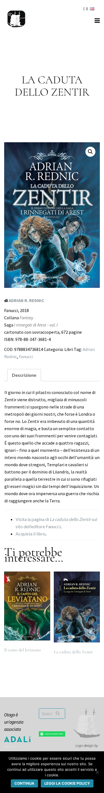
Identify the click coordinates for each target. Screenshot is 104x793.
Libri (68, 349)
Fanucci (26, 356)
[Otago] (18, 18)
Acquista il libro (30, 533)
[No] (97, 772)
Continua (24, 783)
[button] (90, 152)
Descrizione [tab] (24, 375)
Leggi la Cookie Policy (67, 783)
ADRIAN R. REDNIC (26, 300)
